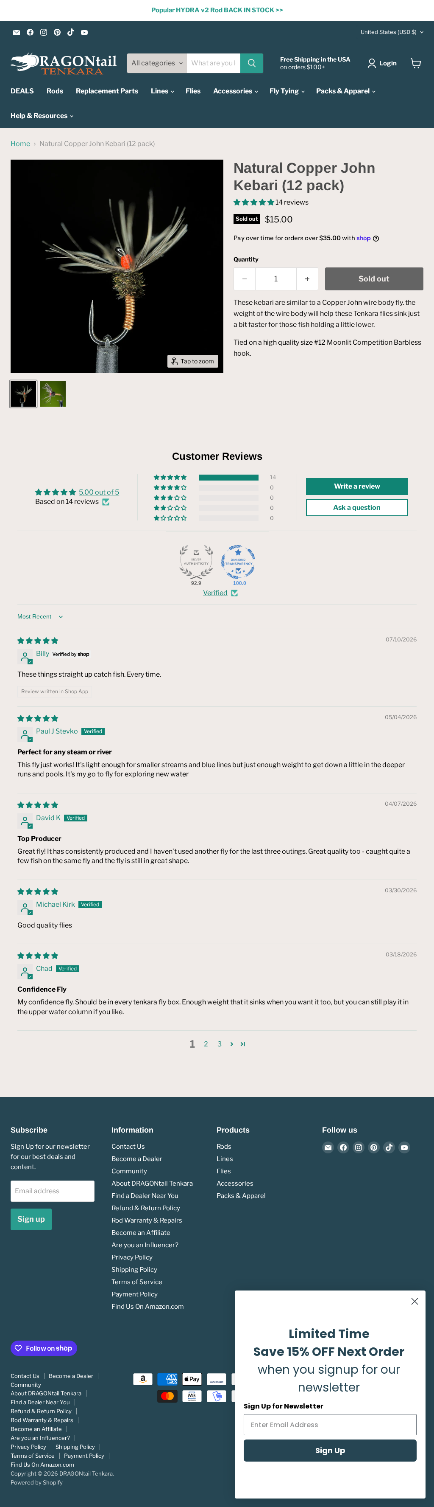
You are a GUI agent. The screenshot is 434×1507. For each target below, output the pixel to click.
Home (20, 144)
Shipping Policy (134, 1270)
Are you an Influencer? (144, 1245)
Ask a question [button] (357, 507)
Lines (160, 91)
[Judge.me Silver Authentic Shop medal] (196, 562)
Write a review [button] (357, 486)
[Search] (251, 63)
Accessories (233, 91)
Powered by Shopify (37, 1482)
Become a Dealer (136, 1159)
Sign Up (330, 1450)
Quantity (246, 259)
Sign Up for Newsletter (283, 1406)
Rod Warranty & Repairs (146, 1220)
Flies (193, 91)
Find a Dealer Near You (144, 1196)
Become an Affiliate (140, 1233)
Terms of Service (136, 1282)
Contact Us (128, 1146)
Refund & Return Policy (145, 1208)
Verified (215, 593)
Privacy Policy (132, 1257)
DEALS (22, 91)
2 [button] (206, 1044)
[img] (37, 641)
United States (389, 31)
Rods (55, 91)
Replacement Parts (107, 91)
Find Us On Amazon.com (147, 1306)
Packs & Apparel (343, 91)
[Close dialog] (414, 1301)
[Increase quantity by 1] (307, 279)
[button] (254, 202)
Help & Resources (40, 116)
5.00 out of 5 (99, 492)
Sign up (31, 1219)
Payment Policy (134, 1294)
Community (129, 1171)
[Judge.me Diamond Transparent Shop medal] (238, 562)
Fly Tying (285, 91)
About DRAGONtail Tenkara (152, 1183)
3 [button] (219, 1044)
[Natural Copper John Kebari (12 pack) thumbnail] (23, 394)
